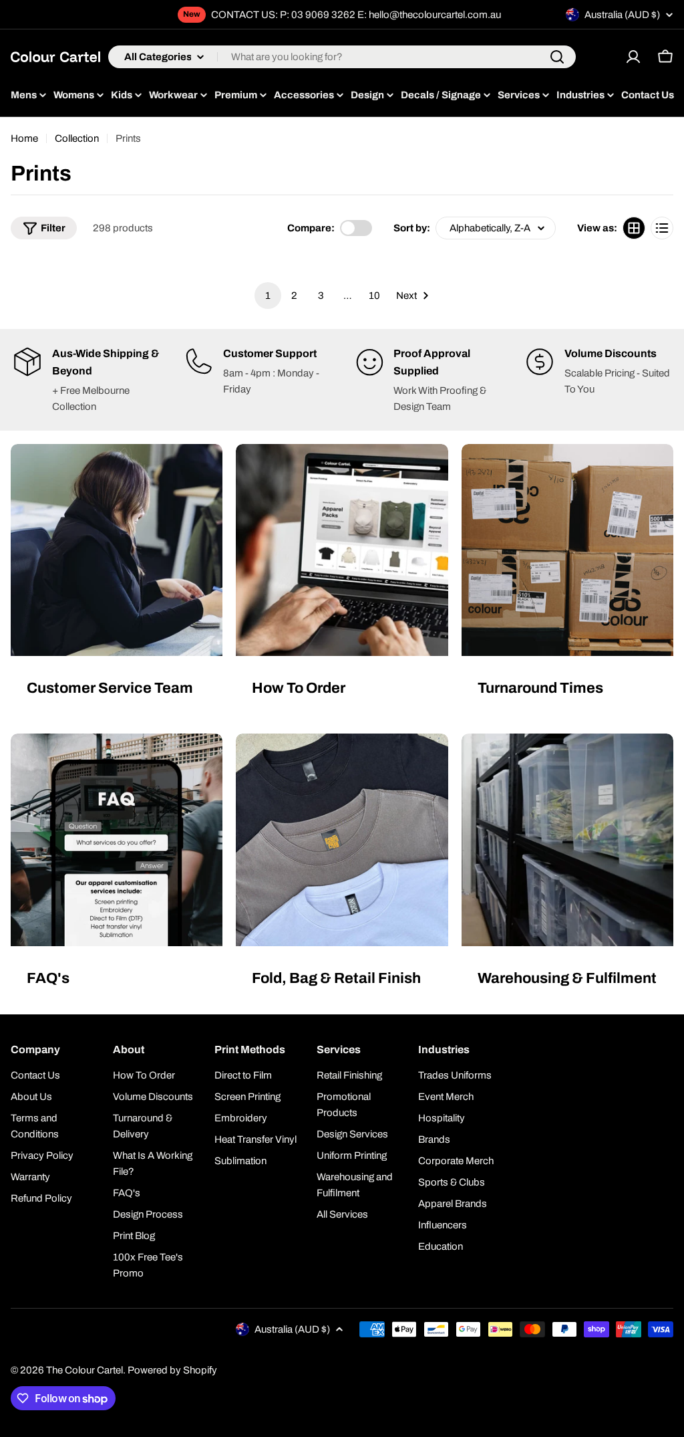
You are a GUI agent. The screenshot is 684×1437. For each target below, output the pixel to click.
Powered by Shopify (172, 1370)
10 (374, 295)
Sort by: (411, 228)
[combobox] (342, 56)
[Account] (633, 57)
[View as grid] (634, 228)
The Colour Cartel (84, 1370)
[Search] (557, 57)
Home (24, 138)
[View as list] (662, 228)
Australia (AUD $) (622, 14)
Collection (77, 138)
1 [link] (268, 295)
